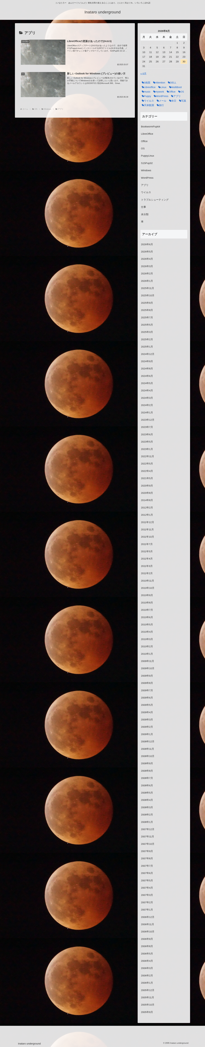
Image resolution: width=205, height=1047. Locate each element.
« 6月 (143, 73)
